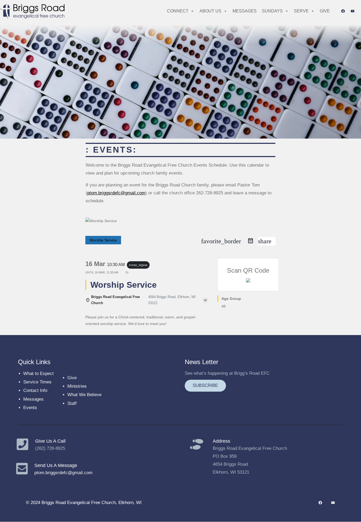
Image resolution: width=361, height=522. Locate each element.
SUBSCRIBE (205, 385)
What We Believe (84, 394)
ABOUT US (210, 11)
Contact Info (35, 390)
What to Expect (38, 373)
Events (30, 407)
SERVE (301, 11)
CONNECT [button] (177, 11)
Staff (72, 403)
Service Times (37, 381)
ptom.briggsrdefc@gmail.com (116, 192)
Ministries (77, 386)
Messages (33, 399)
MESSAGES (245, 11)
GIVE (325, 11)
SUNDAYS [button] (272, 11)
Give (72, 377)
